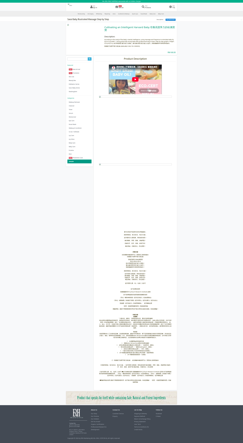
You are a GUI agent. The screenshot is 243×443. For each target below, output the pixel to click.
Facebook (159, 413)
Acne (114, 14)
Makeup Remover (74, 102)
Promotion (74, 73)
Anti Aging (90, 14)
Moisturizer (72, 117)
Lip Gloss (72, 139)
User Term (137, 424)
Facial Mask (144, 14)
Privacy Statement (140, 421)
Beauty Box (72, 80)
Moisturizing (81, 14)
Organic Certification (97, 424)
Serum (71, 113)
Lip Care (71, 135)
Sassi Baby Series (74, 88)
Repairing (107, 14)
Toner (70, 109)
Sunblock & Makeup (123, 14)
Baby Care (161, 14)
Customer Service (118, 413)
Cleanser (71, 106)
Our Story (94, 413)
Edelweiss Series (74, 84)
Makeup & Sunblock (75, 128)
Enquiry (115, 416)
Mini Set (71, 77)
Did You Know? (95, 421)
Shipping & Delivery (140, 413)
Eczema (71, 150)
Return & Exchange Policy (142, 419)
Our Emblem (95, 419)
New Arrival (74, 69)
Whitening (99, 14)
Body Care (152, 14)
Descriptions (160, 19)
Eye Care (71, 121)
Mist (70, 154)
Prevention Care (76, 158)
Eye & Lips (135, 14)
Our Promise (95, 416)
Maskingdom (73, 91)
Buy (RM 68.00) (171, 19)
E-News (158, 416)
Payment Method (139, 416)
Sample (71, 161)
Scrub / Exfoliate (74, 132)
